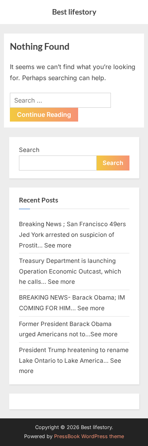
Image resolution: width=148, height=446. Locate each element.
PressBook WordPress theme (89, 436)
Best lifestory (74, 11)
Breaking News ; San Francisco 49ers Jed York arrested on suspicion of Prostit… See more (72, 234)
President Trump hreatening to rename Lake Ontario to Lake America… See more (74, 360)
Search (29, 150)
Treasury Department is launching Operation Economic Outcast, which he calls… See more (70, 271)
